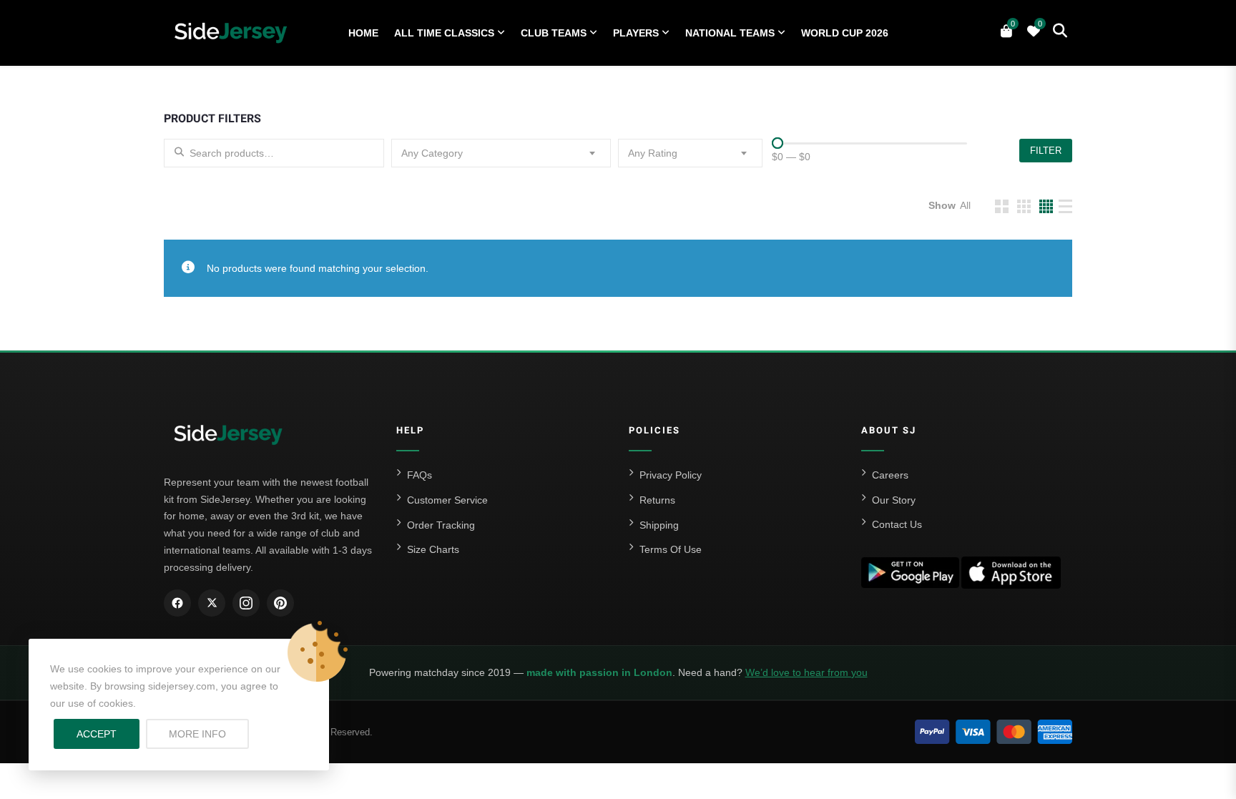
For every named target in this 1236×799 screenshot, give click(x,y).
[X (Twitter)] (211, 603)
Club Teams (554, 33)
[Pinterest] (280, 603)
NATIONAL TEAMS (730, 33)
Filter (1045, 150)
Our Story (894, 500)
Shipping (659, 525)
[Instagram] (246, 603)
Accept (97, 734)
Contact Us (897, 524)
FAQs (419, 475)
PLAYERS (636, 33)
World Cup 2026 (844, 33)
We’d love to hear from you (806, 672)
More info (209, 733)
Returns (657, 500)
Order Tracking (441, 525)
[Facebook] (177, 603)
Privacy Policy (670, 475)
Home (363, 33)
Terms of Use (670, 549)
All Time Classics (444, 33)
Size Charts (433, 549)
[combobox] (501, 153)
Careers (890, 475)
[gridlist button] (1002, 206)
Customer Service (447, 500)
